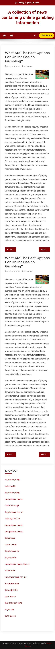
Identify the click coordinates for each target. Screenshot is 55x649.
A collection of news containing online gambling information (27, 17)
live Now (46, 35)
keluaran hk (10, 486)
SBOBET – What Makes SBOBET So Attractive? (45, 455)
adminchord (28, 66)
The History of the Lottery (12, 249)
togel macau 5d (12, 551)
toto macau (10, 570)
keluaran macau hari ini (15, 577)
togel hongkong (12, 479)
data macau (10, 596)
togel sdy (9, 609)
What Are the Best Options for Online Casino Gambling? (45, 249)
